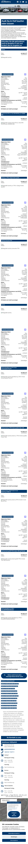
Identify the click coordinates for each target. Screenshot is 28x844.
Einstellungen (14, 836)
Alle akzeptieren (14, 840)
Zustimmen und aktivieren (14, 814)
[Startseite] (6, 1)
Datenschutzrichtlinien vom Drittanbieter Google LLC (12, 808)
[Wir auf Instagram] (20, 2)
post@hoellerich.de (9, 749)
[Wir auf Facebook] (17, 2)
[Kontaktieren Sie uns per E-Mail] (23, 2)
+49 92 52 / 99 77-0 (9, 752)
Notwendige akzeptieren (14, 833)
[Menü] (26, 2)
